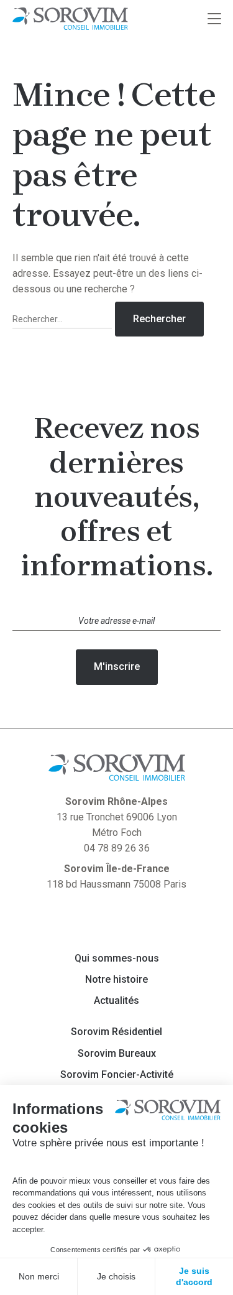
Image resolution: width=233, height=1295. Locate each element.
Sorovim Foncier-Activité (116, 1074)
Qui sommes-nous (117, 958)
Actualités (116, 1000)
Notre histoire (116, 979)
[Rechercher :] (63, 319)
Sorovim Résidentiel (116, 1031)
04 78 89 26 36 (117, 848)
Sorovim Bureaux (117, 1053)
